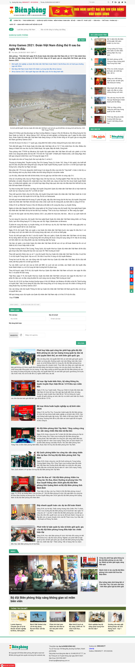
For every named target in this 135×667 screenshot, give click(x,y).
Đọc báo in (95, 129)
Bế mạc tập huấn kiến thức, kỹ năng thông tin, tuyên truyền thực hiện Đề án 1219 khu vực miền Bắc (59, 384)
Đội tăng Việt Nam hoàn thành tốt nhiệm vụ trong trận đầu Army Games (37, 69)
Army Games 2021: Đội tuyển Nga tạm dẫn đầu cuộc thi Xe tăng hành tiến (37, 72)
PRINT (83, 40)
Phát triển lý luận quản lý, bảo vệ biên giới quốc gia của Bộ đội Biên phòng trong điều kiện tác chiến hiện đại (60, 529)
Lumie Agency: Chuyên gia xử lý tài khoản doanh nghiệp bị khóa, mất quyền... (18, 627)
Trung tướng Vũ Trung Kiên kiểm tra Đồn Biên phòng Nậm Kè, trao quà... (115, 52)
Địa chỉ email (53, 315)
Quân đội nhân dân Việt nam (30, 304)
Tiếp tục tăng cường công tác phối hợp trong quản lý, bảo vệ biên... (115, 109)
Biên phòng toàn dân (62, 20)
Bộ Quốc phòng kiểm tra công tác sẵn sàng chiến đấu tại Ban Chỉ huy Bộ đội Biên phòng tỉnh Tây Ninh (59, 455)
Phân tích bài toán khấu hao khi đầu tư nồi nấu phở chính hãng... (57, 627)
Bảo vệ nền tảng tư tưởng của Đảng (53, 30)
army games (14, 304)
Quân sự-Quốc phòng (45, 20)
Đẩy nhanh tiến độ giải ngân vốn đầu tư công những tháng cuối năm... (115, 90)
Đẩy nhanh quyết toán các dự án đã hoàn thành (59, 505)
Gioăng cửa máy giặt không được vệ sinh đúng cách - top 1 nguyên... (115, 627)
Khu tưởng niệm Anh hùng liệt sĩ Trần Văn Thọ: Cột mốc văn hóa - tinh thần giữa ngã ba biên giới (111, 584)
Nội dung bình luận (15, 323)
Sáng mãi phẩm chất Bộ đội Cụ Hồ (29, 24)
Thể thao (105, 20)
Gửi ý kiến (81, 343)
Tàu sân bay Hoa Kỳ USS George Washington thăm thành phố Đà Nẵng (116, 100)
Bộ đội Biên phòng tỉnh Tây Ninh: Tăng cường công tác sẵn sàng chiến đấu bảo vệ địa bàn (60, 429)
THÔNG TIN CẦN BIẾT (19, 609)
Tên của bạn (13, 315)
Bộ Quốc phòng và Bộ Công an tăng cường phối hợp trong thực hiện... (116, 61)
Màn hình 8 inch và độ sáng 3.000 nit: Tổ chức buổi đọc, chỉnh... (77, 627)
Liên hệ (91, 648)
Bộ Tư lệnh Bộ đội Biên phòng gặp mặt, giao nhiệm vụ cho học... (115, 41)
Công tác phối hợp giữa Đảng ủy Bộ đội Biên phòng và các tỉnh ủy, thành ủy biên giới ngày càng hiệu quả (111, 561)
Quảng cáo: (97, 646)
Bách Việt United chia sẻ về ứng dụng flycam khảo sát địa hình (38, 627)
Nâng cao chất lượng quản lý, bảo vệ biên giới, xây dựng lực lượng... (115, 81)
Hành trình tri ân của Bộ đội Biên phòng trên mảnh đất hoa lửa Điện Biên (111, 572)
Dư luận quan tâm (99, 35)
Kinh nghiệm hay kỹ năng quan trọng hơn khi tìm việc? (96, 626)
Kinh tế (80, 20)
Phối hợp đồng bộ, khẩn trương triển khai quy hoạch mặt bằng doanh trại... (115, 120)
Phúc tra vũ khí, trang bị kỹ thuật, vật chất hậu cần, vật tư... (115, 71)
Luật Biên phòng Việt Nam (26, 30)
